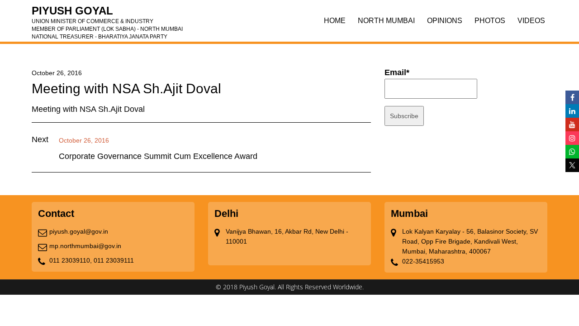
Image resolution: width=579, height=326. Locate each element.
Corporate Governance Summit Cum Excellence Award (158, 156)
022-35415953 (423, 261)
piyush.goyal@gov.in (78, 231)
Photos (490, 20)
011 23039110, (70, 260)
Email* (396, 72)
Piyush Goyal (107, 14)
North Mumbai (386, 20)
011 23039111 (114, 260)
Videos (531, 20)
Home (335, 20)
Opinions (444, 20)
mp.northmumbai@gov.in (85, 245)
